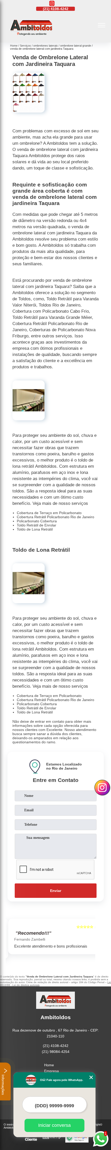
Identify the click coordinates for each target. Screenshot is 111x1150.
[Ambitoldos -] (31, 37)
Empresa (51, 1071)
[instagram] (51, 4)
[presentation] (11, 940)
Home (49, 1065)
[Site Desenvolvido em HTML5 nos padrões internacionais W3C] (51, 1138)
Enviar (55, 891)
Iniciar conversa (54, 1125)
